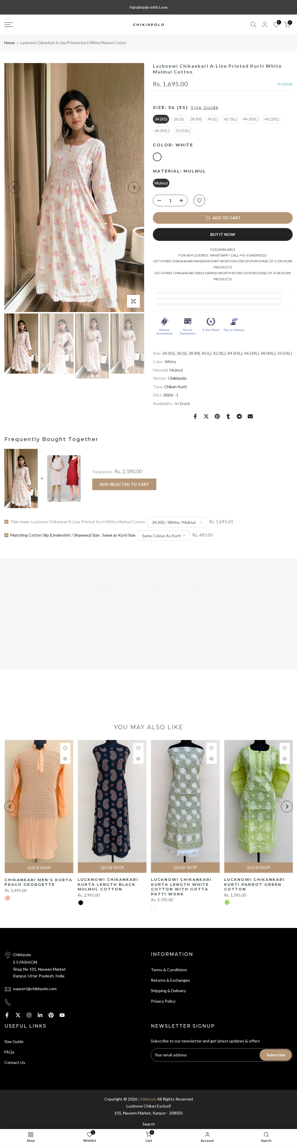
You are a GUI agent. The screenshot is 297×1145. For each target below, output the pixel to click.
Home (9, 42)
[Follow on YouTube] (62, 1015)
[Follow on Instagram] (29, 1015)
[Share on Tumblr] (228, 416)
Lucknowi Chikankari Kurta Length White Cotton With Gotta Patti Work (181, 886)
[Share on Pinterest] (217, 416)
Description (103, 584)
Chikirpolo (177, 378)
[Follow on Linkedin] (40, 1015)
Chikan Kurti (175, 386)
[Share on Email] (250, 416)
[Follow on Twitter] (18, 1015)
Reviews (197, 584)
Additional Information (152, 584)
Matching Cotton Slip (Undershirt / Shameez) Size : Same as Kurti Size (72, 535)
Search (148, 1123)
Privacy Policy (163, 1001)
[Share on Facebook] (195, 416)
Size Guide (205, 107)
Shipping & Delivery (168, 990)
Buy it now (222, 234)
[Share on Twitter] (206, 416)
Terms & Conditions (169, 969)
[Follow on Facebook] (7, 1015)
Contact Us (14, 1062)
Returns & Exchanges (170, 980)
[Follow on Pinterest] (51, 1015)
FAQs (9, 1051)
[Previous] (14, 187)
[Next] (134, 187)
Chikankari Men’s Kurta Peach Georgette (38, 882)
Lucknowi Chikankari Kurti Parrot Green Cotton (254, 884)
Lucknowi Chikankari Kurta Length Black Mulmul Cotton (107, 884)
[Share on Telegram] (239, 416)
